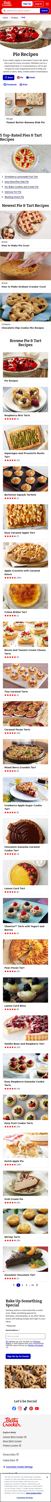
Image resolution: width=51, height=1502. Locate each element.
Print (25, 84)
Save (10, 77)
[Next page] (37, 1285)
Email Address (13, 1330)
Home (5, 17)
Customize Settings (25, 1498)
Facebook (12, 84)
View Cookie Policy (34, 1493)
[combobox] (22, 10)
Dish (23, 17)
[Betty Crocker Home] (7, 4)
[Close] (47, 1477)
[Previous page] (14, 1285)
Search (45, 11)
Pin (21, 77)
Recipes (14, 17)
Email (32, 78)
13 (33, 1285)
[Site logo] (13, 1423)
